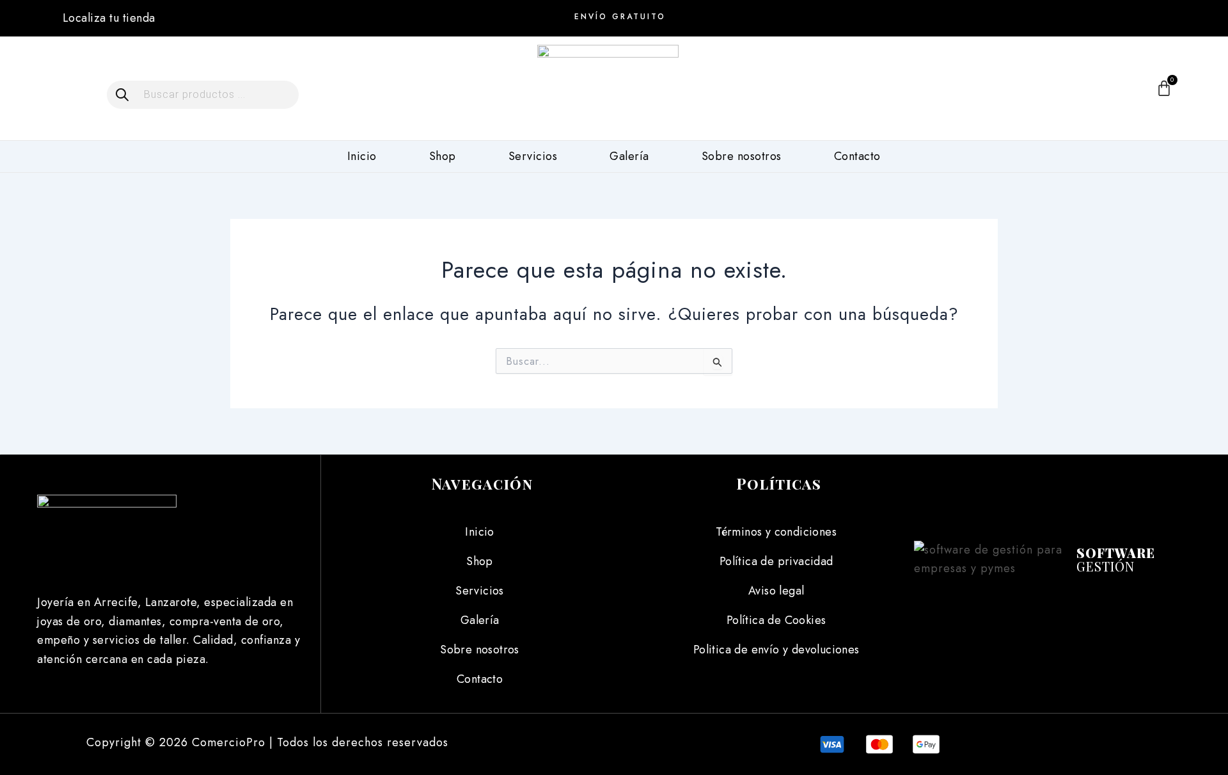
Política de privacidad (776, 561)
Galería (629, 156)
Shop (442, 156)
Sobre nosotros (742, 156)
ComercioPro (228, 742)
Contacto (857, 156)
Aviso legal (776, 590)
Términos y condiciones (776, 531)
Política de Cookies (776, 620)
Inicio (362, 156)
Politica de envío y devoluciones (776, 649)
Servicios (533, 156)
